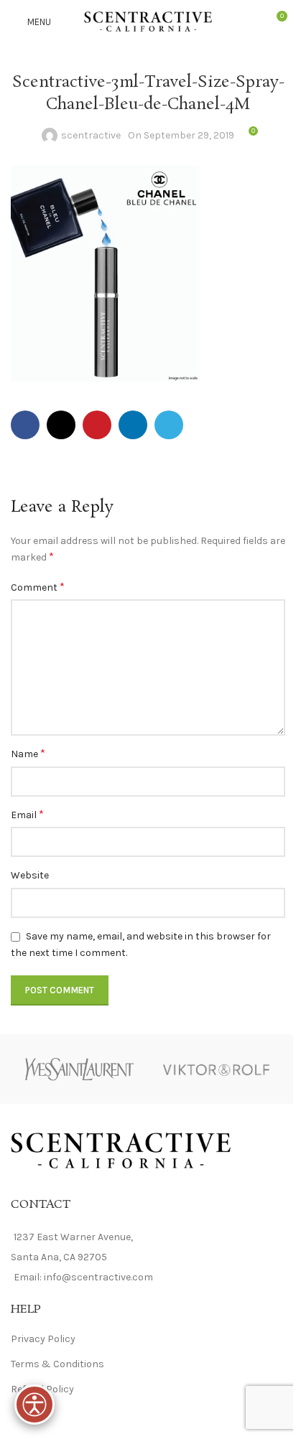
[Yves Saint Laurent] (79, 1069)
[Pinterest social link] (97, 425)
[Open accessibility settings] (34, 1404)
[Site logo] (148, 20)
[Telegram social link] (168, 425)
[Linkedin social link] (133, 425)
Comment (38, 587)
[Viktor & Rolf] (216, 1069)
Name (28, 753)
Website (30, 875)
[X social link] (61, 425)
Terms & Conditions (57, 1364)
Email (27, 814)
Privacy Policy (43, 1339)
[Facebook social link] (25, 425)
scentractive (91, 135)
